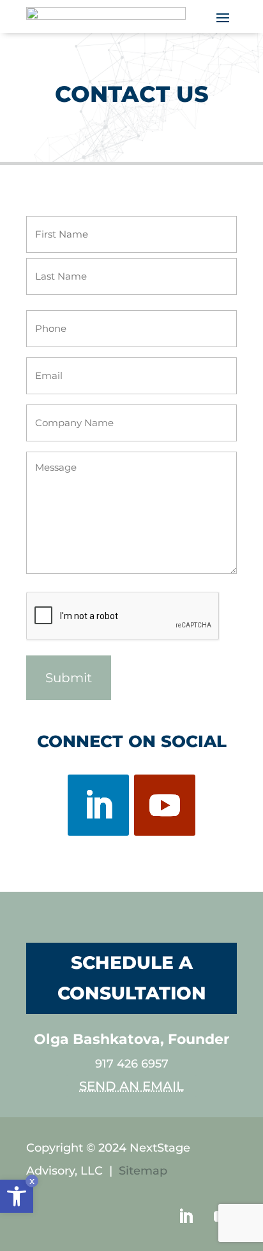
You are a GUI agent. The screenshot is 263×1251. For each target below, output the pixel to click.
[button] (16, 1196)
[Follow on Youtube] (164, 805)
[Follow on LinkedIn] (98, 805)
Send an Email (131, 1086)
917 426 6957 (132, 1064)
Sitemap (143, 1171)
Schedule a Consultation (131, 978)
